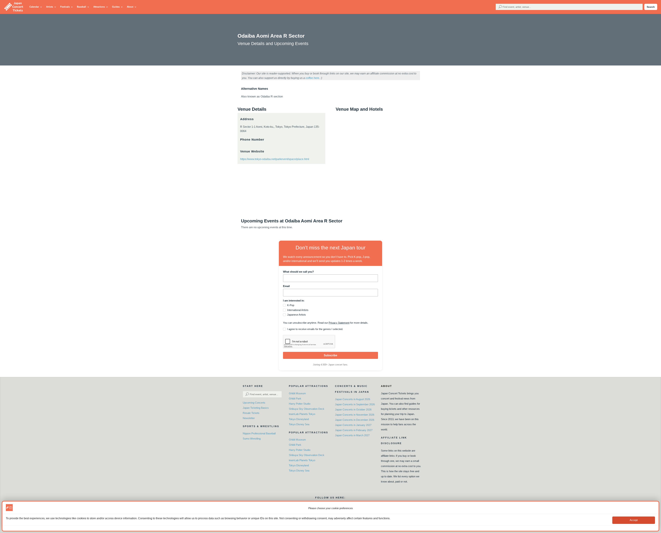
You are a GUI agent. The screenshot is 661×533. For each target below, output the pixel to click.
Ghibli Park (295, 398)
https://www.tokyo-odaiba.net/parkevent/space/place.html (274, 159)
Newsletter (249, 418)
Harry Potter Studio (299, 403)
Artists (49, 7)
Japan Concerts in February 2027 (354, 430)
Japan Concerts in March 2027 (352, 435)
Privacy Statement (339, 322)
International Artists (297, 310)
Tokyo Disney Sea (299, 424)
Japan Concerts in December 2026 (354, 419)
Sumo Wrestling (252, 438)
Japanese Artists (296, 314)
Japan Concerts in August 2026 (352, 399)
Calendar (34, 7)
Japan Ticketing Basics (256, 407)
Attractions (99, 7)
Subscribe (330, 355)
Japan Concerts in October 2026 (353, 409)
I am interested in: (294, 300)
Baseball (81, 7)
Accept (634, 520)
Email (286, 286)
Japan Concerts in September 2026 (355, 404)
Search (651, 7)
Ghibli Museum (297, 393)
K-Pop (290, 305)
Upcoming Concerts (254, 402)
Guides (116, 7)
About (130, 7)
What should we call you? (298, 271)
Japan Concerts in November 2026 (354, 414)
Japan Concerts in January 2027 (353, 425)
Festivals (65, 7)
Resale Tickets (251, 412)
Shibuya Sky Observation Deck (306, 408)
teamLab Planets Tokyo (302, 414)
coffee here (312, 77)
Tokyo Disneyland (299, 419)
